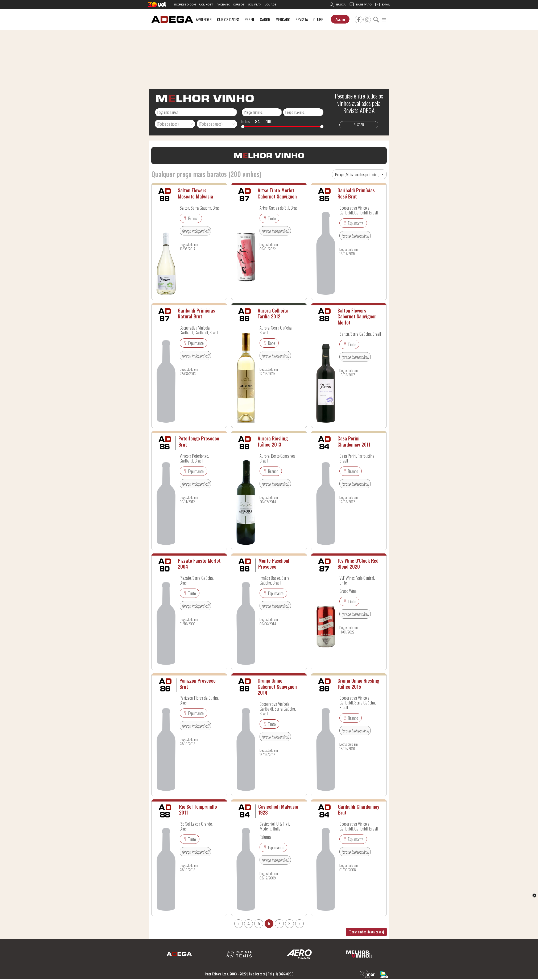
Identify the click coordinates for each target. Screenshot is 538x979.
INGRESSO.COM (185, 4)
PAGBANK (223, 4)
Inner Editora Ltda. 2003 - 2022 (226, 973)
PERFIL (250, 19)
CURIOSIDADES (228, 19)
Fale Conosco (257, 973)
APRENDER (204, 19)
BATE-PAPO (364, 4)
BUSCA (341, 4)
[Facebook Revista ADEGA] (359, 18)
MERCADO (283, 19)
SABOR (265, 19)
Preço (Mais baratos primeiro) (357, 174)
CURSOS (239, 4)
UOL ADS (270, 4)
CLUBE (318, 19)
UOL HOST (206, 4)
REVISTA (301, 19)
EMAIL (386, 4)
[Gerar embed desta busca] (366, 931)
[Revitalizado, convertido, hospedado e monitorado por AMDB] (384, 974)
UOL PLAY (254, 4)
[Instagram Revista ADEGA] (367, 18)
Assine (340, 19)
